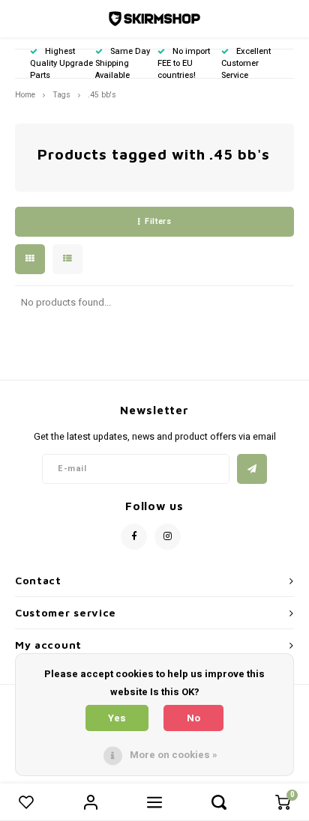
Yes (117, 718)
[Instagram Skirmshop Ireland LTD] (167, 537)
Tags (61, 94)
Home (25, 94)
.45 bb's (102, 94)
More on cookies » (174, 755)
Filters (158, 221)
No (193, 718)
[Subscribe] (252, 469)
